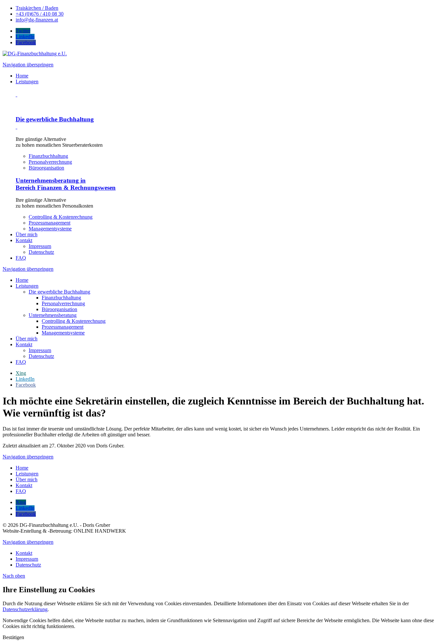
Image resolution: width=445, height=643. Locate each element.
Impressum (40, 350)
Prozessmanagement (49, 223)
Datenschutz (41, 356)
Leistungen (27, 286)
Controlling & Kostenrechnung (61, 217)
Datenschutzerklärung (25, 609)
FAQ (21, 362)
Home (22, 280)
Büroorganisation (46, 168)
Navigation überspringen (28, 64)
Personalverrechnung (50, 162)
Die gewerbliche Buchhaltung (59, 291)
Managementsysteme (50, 228)
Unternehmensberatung (53, 315)
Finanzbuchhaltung (48, 156)
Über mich (26, 338)
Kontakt (24, 344)
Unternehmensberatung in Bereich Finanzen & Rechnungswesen (66, 184)
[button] (13, 637)
